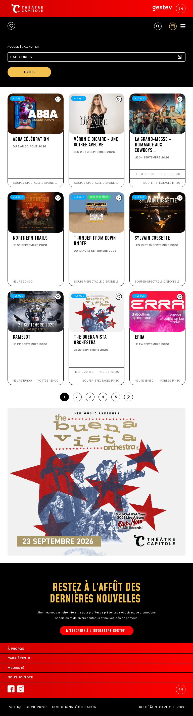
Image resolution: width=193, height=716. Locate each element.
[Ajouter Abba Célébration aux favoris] (58, 99)
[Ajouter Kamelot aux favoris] (58, 297)
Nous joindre (20, 677)
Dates (29, 72)
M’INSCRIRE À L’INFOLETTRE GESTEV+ (96, 631)
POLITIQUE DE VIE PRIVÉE (28, 707)
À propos (16, 649)
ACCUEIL (13, 46)
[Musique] (96, 59)
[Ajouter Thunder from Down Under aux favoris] (119, 198)
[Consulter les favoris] (11, 26)
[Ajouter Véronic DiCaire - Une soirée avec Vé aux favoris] (119, 99)
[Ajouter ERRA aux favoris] (180, 297)
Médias (14, 668)
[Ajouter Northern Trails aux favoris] (58, 198)
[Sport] (96, 64)
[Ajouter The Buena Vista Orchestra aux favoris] (119, 297)
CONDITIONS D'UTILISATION (74, 707)
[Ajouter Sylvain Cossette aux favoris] (180, 198)
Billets (30, 140)
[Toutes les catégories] (96, 55)
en (180, 9)
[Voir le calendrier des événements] (173, 26)
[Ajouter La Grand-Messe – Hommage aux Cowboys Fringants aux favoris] (180, 99)
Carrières (17, 658)
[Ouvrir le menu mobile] (182, 26)
